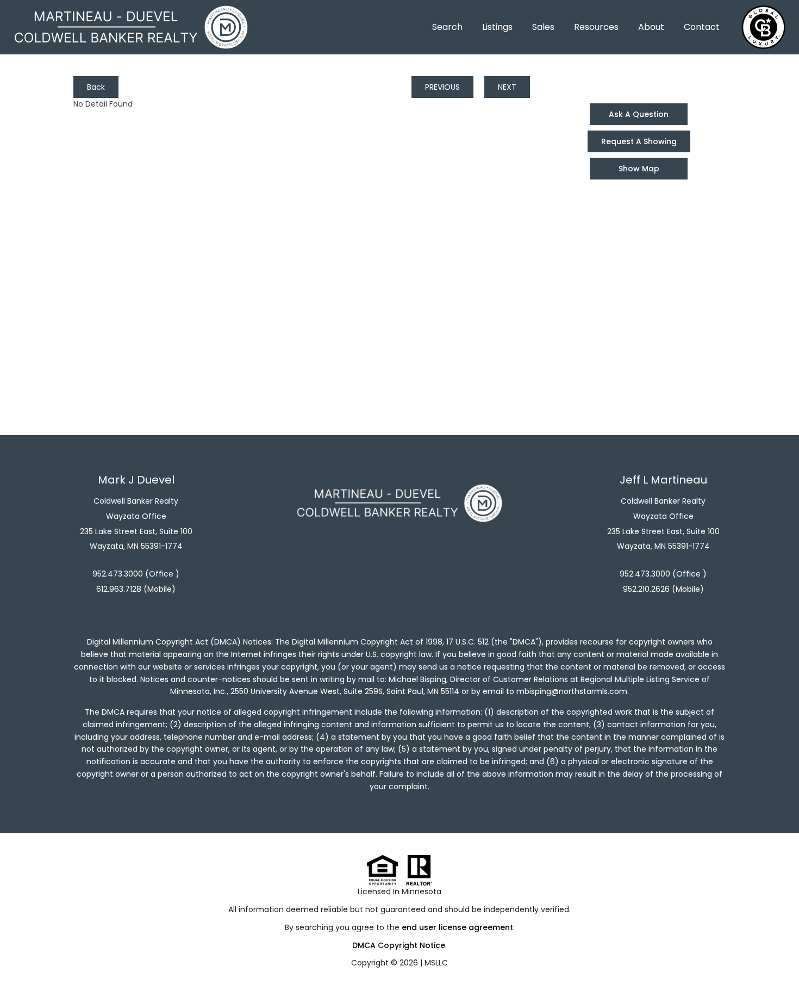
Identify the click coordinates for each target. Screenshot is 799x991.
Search (447, 27)
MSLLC (436, 962)
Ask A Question (639, 114)
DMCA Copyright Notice (398, 945)
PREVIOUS (442, 87)
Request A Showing (639, 141)
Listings (497, 27)
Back (96, 87)
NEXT (507, 87)
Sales (543, 27)
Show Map (639, 168)
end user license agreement (457, 927)
